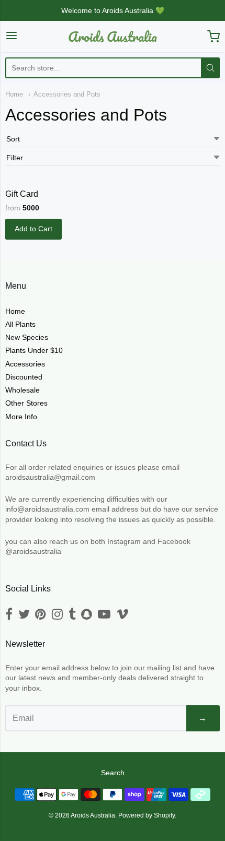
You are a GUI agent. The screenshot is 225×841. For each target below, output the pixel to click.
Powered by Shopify (146, 815)
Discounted (23, 377)
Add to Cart (33, 228)
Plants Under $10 (34, 350)
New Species (26, 337)
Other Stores (26, 403)
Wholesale (22, 390)
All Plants (20, 324)
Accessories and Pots (66, 94)
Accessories (25, 364)
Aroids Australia (112, 36)
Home (14, 94)
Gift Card (21, 193)
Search (113, 772)
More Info (21, 416)
